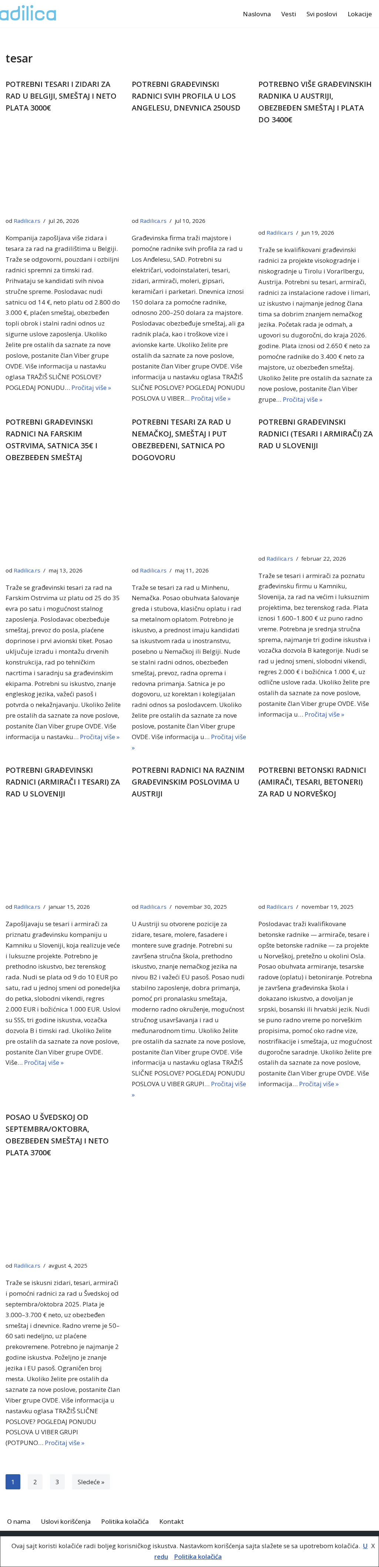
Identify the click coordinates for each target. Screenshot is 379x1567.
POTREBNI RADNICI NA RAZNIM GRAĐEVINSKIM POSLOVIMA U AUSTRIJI (188, 782)
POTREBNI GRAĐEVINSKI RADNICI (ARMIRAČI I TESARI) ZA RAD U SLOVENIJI (63, 782)
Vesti (288, 14)
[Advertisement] (63, 166)
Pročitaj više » (91, 387)
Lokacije (360, 14)
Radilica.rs (27, 220)
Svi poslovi (321, 14)
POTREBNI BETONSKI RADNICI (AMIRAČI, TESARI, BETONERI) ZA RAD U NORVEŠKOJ (312, 782)
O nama (18, 1521)
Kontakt (171, 1521)
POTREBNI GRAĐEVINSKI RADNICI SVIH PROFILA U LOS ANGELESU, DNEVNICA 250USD (186, 96)
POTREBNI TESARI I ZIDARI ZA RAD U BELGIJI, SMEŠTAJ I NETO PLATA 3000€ (61, 96)
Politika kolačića (125, 1521)
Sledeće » (91, 1482)
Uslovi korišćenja (66, 1521)
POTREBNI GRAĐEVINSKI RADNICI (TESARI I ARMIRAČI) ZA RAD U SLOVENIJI (315, 434)
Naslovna (257, 14)
